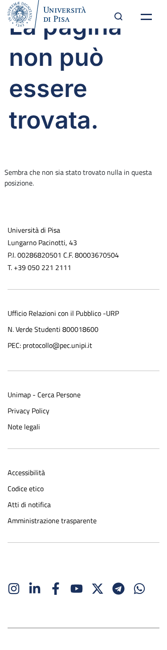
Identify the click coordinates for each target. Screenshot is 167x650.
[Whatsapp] (139, 588)
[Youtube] (76, 588)
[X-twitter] (97, 588)
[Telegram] (118, 588)
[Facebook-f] (55, 588)
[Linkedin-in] (35, 588)
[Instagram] (14, 588)
